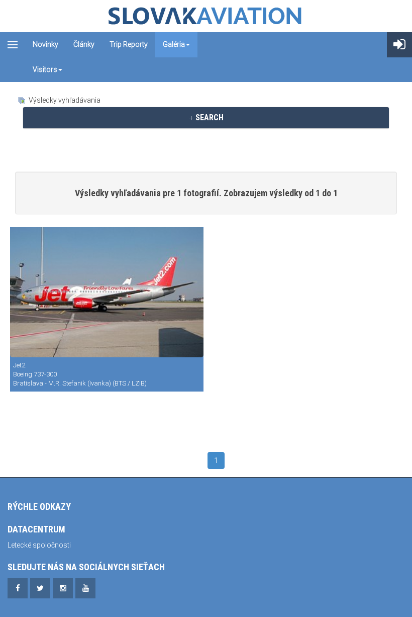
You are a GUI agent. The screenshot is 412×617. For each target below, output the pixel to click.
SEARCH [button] (208, 117)
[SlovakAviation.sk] (206, 16)
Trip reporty (129, 44)
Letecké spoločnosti (39, 545)
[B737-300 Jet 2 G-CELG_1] (106, 292)
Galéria (174, 44)
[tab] (206, 117)
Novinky (45, 44)
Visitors (45, 69)
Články (83, 44)
